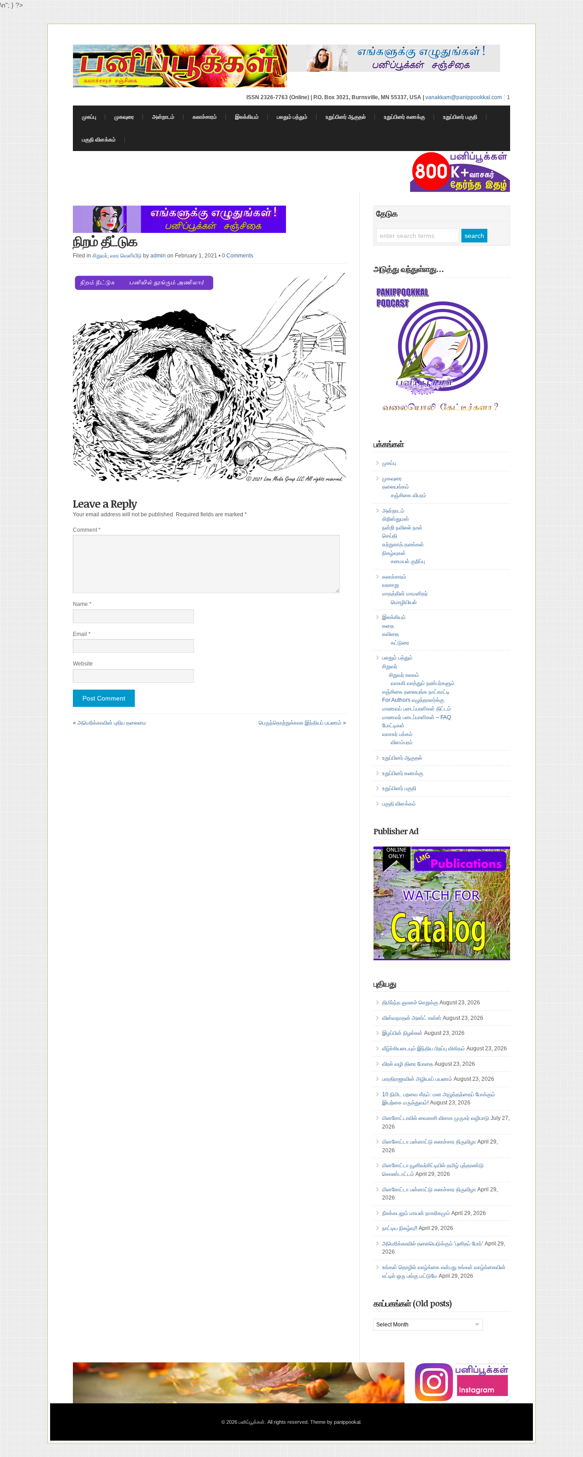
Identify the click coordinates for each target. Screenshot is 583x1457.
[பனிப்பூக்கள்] (180, 85)
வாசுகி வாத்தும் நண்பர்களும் (423, 683)
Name (82, 604)
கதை (388, 626)
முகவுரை (124, 117)
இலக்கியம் (247, 117)
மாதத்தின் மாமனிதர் (405, 593)
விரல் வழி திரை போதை (407, 1064)
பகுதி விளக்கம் (99, 139)
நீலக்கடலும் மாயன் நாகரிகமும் (416, 1213)
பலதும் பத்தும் (292, 117)
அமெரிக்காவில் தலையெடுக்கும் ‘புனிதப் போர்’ (432, 1243)
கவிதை (390, 634)
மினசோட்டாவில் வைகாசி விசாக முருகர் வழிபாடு (435, 1118)
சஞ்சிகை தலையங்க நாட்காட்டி (416, 692)
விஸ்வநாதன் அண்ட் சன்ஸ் (411, 1018)
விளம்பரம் (402, 742)
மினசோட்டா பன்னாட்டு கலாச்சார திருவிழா (429, 1142)
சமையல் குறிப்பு (408, 561)
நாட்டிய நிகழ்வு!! (399, 1228)
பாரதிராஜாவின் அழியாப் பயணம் (417, 1079)
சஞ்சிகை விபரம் (408, 495)
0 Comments (237, 255)
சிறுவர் (99, 255)
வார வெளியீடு (126, 255)
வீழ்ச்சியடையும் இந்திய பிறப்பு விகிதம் (423, 1048)
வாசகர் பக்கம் (397, 734)
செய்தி (389, 536)
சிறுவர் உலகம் (404, 675)
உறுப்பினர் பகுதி (460, 117)
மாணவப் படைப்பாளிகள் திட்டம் (416, 709)
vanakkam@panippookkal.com (463, 97)
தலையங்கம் (395, 487)
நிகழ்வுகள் (394, 553)
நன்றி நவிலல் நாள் (402, 527)
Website (83, 663)
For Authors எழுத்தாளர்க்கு (413, 700)
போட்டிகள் (393, 725)
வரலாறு (390, 585)
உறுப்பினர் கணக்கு (404, 117)
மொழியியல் (404, 602)
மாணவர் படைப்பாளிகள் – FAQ (416, 717)
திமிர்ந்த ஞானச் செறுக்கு (410, 1002)
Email (82, 634)
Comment (87, 530)
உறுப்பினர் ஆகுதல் (346, 117)
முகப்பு (89, 117)
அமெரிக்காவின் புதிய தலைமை (111, 723)
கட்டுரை (400, 643)
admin (158, 255)
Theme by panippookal (335, 1422)
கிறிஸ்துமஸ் (395, 519)
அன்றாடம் (163, 117)
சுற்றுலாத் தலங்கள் (403, 544)
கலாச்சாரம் (205, 117)
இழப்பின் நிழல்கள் (402, 1033)
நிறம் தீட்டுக (105, 241)
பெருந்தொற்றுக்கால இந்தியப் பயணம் (300, 723)
